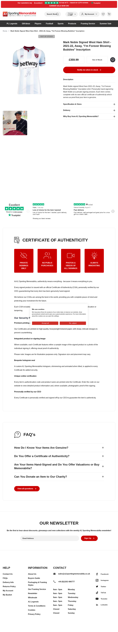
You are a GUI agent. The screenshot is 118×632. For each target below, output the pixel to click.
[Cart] (109, 14)
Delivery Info (8, 582)
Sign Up (87, 538)
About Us (32, 574)
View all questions (25, 489)
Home (5, 31)
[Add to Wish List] (112, 59)
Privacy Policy (34, 614)
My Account (8, 591)
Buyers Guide (34, 578)
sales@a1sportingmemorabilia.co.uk (74, 574)
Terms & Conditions (36, 606)
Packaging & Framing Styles (37, 583)
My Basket (7, 595)
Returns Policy (9, 586)
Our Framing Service (37, 589)
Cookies (31, 610)
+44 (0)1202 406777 (66, 582)
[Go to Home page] (19, 14)
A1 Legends (33, 602)
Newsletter (32, 593)
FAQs (5, 578)
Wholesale (32, 598)
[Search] (57, 14)
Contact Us (8, 574)
